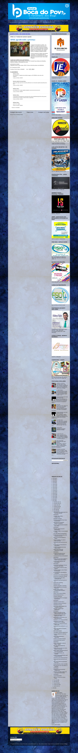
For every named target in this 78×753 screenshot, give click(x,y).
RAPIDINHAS (56, 514)
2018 (54, 490)
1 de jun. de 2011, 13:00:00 (18, 85)
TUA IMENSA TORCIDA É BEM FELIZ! (61, 632)
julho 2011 (56, 509)
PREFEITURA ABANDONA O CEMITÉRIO (59, 637)
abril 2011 (55, 681)
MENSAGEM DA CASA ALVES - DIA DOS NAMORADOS (60, 618)
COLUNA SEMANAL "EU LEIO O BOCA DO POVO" (59, 540)
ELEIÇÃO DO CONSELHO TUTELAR (60, 576)
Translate (18, 741)
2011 (54, 500)
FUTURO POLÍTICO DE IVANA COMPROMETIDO (59, 578)
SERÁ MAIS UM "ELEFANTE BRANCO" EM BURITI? (59, 523)
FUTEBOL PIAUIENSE (61, 449)
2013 (54, 497)
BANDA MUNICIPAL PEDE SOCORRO (60, 664)
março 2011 (56, 683)
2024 (54, 481)
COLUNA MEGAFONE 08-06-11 (59, 640)
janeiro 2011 (56, 686)
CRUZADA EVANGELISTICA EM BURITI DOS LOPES (59, 615)
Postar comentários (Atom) (18, 114)
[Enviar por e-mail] (29, 69)
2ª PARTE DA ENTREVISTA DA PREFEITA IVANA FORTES (59, 554)
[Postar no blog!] (30, 69)
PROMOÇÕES (59, 427)
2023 (54, 482)
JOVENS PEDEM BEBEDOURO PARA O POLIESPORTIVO (61, 656)
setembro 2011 (56, 506)
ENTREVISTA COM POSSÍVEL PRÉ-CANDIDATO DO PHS (60, 535)
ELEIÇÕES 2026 (60, 420)
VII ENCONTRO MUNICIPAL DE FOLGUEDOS (59, 562)
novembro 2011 (56, 503)
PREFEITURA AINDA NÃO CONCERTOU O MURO (58, 550)
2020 (54, 487)
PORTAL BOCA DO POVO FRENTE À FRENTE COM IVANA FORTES (60, 559)
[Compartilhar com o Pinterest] (33, 69)
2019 (54, 488)
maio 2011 (56, 680)
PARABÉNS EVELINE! (58, 604)
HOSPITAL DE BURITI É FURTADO (60, 585)
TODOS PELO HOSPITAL (58, 582)
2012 (54, 499)
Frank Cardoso (59, 692)
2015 (54, 494)
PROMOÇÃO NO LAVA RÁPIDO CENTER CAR (59, 670)
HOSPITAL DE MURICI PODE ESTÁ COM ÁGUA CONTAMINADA (60, 672)
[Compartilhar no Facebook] (32, 69)
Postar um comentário (16, 107)
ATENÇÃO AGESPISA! (58, 596)
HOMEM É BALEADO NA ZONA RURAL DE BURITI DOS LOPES (60, 613)
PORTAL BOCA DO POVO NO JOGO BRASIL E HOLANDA (60, 649)
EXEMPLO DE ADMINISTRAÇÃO (60, 638)
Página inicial (30, 112)
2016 (54, 493)
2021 (54, 485)
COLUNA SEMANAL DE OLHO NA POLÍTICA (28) (61, 413)
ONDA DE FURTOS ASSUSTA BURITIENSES (59, 529)
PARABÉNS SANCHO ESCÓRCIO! (60, 603)
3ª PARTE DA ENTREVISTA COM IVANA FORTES (60, 548)
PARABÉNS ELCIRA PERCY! (59, 601)
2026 (54, 478)
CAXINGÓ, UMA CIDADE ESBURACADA (58, 517)
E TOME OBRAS (60, 390)
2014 (54, 496)
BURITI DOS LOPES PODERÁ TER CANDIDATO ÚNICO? (60, 607)
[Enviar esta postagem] (27, 69)
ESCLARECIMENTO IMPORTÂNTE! (60, 533)
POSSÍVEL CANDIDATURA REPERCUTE (58, 609)
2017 (54, 491)
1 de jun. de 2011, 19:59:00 (18, 91)
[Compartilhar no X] (31, 69)
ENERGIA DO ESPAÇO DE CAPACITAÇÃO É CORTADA (59, 622)
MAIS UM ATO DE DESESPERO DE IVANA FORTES (61, 441)
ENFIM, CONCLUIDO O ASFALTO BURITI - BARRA (60, 644)
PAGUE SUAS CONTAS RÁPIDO (60, 593)
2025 (54, 479)
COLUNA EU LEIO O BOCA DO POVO (60, 619)
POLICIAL (58, 404)
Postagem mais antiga (43, 112)
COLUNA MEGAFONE (58, 675)
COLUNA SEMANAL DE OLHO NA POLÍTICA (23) (62, 397)
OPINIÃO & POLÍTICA (61, 383)
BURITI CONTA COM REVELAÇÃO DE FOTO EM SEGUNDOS (61, 651)
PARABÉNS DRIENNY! (58, 518)
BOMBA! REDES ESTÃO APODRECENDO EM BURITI (59, 590)
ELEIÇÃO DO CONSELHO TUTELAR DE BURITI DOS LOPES (60, 566)
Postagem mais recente (16, 112)
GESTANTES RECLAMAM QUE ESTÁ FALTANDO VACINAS (60, 513)
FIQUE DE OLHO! (57, 584)
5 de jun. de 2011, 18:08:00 (18, 105)
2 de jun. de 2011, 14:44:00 (18, 99)
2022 (54, 484)
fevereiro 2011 (56, 684)
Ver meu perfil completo (56, 724)
